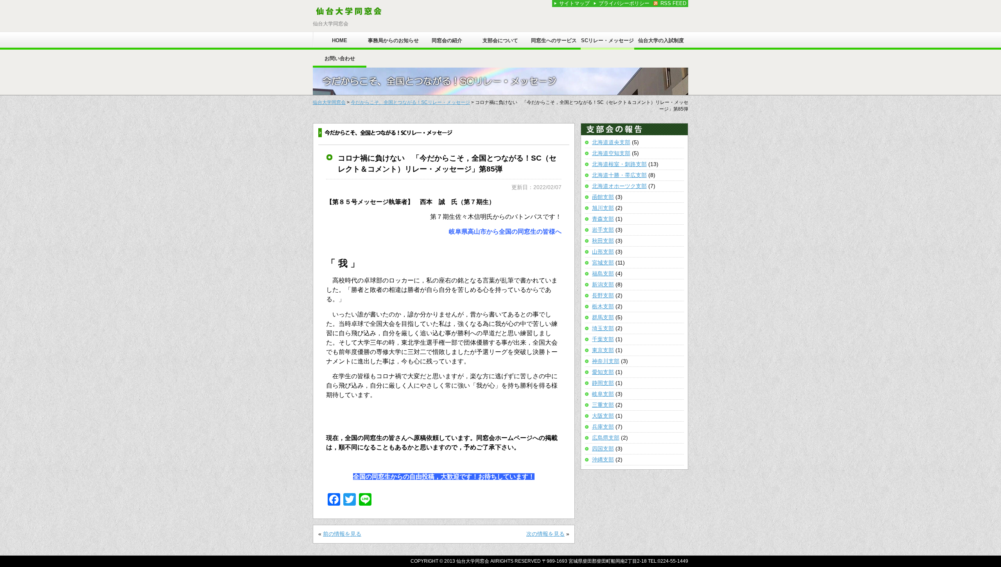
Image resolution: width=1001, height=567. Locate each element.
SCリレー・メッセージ (607, 40)
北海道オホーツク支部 (619, 186)
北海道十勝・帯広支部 (619, 175)
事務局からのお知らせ (393, 40)
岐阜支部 (603, 394)
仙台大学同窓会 (329, 102)
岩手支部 (603, 230)
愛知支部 (603, 372)
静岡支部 (603, 383)
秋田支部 (603, 241)
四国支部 (603, 448)
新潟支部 (603, 284)
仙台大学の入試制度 (661, 40)
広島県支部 (605, 438)
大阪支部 (603, 416)
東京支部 (603, 350)
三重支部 (603, 405)
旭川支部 (603, 208)
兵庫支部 (603, 427)
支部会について (500, 40)
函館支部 (603, 197)
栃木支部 (603, 306)
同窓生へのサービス (554, 40)
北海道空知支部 (611, 153)
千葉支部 (603, 339)
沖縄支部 (603, 459)
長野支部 (603, 295)
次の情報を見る (545, 534)
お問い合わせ (340, 58)
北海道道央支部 (611, 142)
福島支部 (603, 273)
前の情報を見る (342, 534)
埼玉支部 (603, 328)
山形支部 (603, 252)
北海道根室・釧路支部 (619, 164)
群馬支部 (603, 317)
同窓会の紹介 (447, 40)
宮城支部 (603, 262)
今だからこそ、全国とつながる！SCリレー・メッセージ (410, 102)
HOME (339, 40)
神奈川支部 (605, 361)
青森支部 (603, 219)
